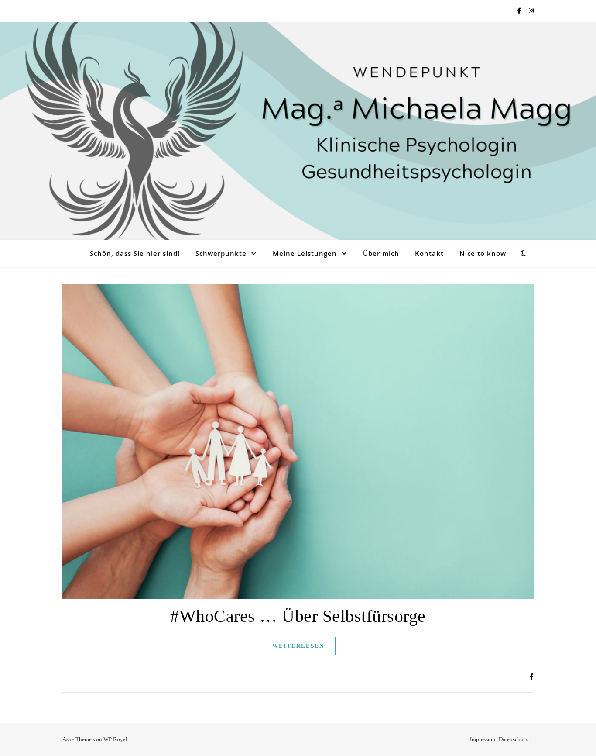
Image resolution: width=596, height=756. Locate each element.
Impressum (482, 739)
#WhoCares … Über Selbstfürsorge (298, 616)
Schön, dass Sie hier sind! (135, 253)
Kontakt (429, 253)
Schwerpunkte (221, 253)
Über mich (381, 253)
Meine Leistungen (305, 253)
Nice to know (482, 253)
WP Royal (115, 739)
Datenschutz (513, 739)
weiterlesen (298, 645)
